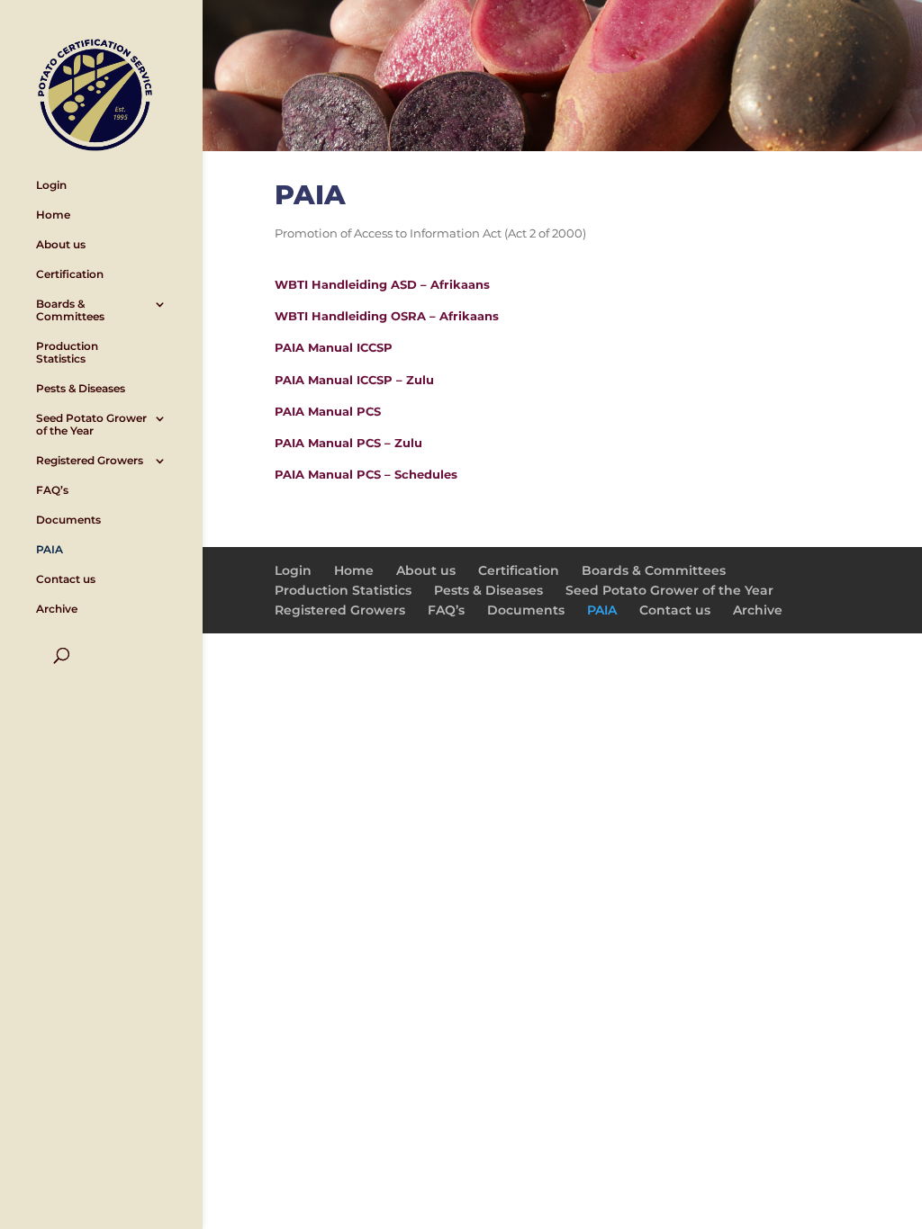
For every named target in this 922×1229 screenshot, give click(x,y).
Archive (56, 609)
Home (53, 215)
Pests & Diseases (80, 388)
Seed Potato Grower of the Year (91, 424)
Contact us (65, 579)
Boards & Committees (70, 310)
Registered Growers (89, 460)
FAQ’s (52, 490)
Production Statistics (67, 352)
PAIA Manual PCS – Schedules (366, 474)
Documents (68, 520)
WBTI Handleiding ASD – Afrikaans (382, 284)
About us (61, 244)
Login (51, 185)
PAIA (49, 549)
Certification (70, 274)
